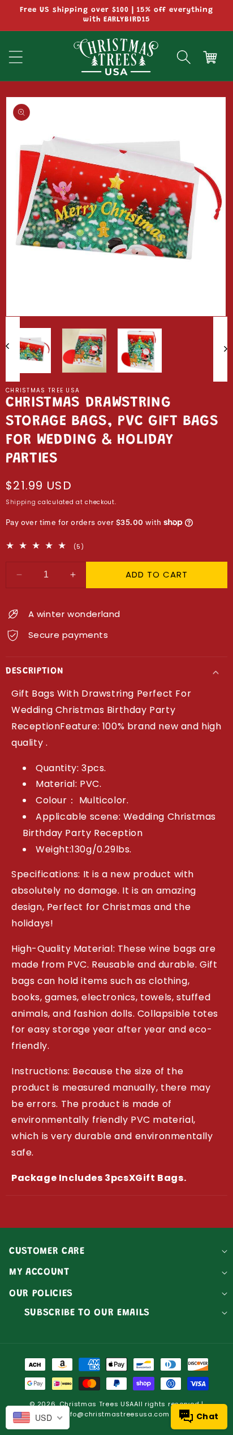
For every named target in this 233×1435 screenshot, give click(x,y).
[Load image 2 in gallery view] (84, 350)
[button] (184, 57)
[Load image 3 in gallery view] (139, 350)
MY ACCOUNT (39, 1272)
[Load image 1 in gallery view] (28, 350)
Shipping (21, 502)
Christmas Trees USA (96, 1403)
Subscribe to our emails (87, 1313)
